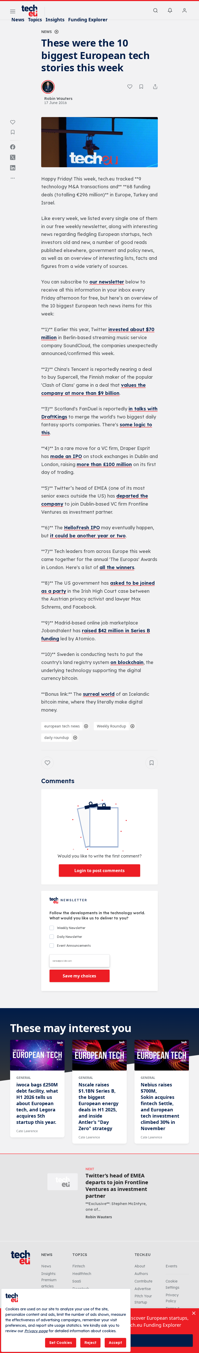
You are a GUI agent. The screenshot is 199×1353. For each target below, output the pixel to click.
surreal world (99, 694)
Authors (141, 1273)
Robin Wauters (99, 1216)
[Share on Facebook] (12, 147)
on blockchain (127, 662)
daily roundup (56, 737)
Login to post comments (99, 870)
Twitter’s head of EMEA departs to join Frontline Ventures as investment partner (117, 1185)
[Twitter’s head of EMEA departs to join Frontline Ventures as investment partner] (62, 1181)
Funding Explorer (88, 19)
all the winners (117, 567)
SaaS (76, 1281)
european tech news (62, 726)
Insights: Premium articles (48, 1279)
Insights (55, 19)
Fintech (78, 1266)
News (17, 19)
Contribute (143, 1281)
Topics (35, 19)
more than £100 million (104, 464)
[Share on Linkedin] (12, 167)
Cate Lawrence (27, 1131)
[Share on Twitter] (12, 157)
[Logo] (32, 11)
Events (171, 1266)
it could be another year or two (88, 536)
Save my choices (79, 976)
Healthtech (81, 1273)
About (139, 1266)
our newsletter (106, 282)
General (23, 1077)
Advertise (142, 1288)
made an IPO (66, 456)
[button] (99, 142)
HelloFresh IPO (82, 528)
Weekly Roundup (111, 726)
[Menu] (12, 12)
